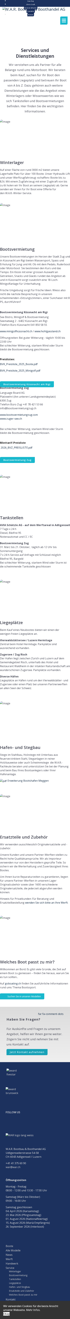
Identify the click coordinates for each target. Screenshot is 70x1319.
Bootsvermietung (18, 1275)
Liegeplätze (15, 1283)
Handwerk (12, 1263)
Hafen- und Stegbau (19, 1287)
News (9, 1255)
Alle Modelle (13, 1250)
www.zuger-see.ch (11, 418)
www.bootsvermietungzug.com (19, 415)
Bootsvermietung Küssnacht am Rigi (26, 384)
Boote (9, 1246)
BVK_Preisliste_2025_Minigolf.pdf (20, 370)
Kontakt (10, 1299)
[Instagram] (27, 1122)
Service (10, 1268)
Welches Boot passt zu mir (23, 1295)
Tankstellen (15, 1279)
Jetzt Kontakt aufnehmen (27, 1052)
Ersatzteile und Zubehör (21, 1291)
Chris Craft (30, 4)
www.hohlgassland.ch (48, 331)
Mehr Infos (33, 1310)
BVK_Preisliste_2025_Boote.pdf (19, 364)
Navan (30, 15)
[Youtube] (18, 1122)
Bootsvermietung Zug (17, 460)
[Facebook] (9, 1122)
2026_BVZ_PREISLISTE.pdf (16, 447)
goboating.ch (13, 983)
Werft (9, 1259)
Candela (30, 11)
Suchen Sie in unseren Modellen (24, 996)
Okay (6, 1314)
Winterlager (15, 1271)
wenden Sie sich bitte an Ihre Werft (46, 902)
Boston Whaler (31, 8)
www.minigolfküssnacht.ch (16, 331)
